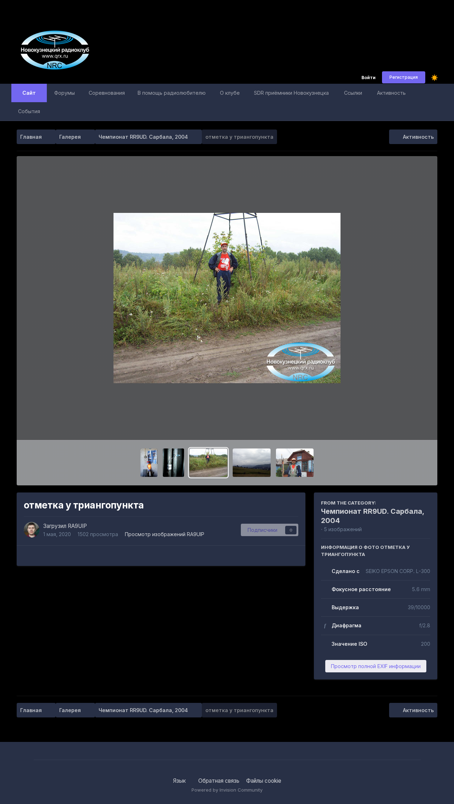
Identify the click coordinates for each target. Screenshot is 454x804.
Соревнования (107, 93)
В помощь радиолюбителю (172, 93)
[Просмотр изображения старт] (295, 462)
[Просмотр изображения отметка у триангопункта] (208, 462)
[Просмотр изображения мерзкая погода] (252, 462)
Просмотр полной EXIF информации (376, 666)
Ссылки (353, 93)
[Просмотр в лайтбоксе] (227, 298)
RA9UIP (77, 526)
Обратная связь (218, 780)
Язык (180, 780)
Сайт (29, 93)
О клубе (230, 93)
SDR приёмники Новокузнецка (291, 93)
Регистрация (403, 77)
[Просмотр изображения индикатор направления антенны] (173, 462)
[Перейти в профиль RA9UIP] (31, 530)
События (29, 111)
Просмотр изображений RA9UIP (164, 534)
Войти (368, 78)
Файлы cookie (263, 780)
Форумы (64, 93)
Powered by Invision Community (227, 790)
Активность (391, 93)
